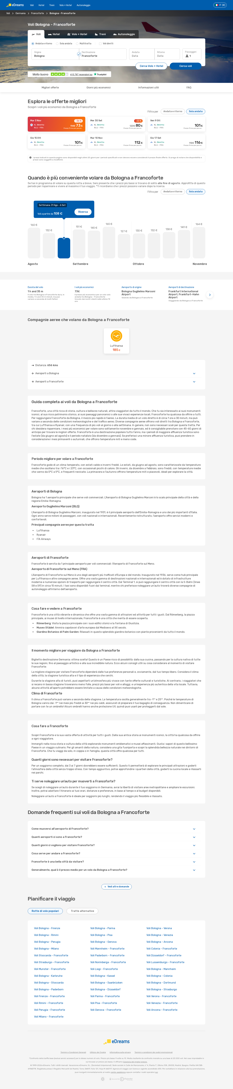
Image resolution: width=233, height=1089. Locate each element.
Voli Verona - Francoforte (161, 996)
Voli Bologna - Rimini (46, 935)
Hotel (41, 5)
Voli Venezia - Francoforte (162, 1003)
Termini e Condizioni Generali (73, 1052)
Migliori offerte (50, 87)
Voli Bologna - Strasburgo (161, 989)
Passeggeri (190, 52)
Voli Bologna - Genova (103, 941)
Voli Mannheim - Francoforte (107, 948)
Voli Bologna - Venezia (159, 935)
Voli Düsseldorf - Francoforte (163, 955)
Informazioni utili (148, 87)
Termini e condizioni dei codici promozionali (154, 1052)
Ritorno (161, 52)
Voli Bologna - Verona (159, 928)
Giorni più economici (99, 87)
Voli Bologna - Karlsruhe (48, 975)
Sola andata (196, 111)
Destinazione (88, 52)
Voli (32, 5)
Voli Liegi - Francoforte (104, 969)
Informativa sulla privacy (120, 1052)
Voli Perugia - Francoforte (49, 1009)
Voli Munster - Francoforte (50, 969)
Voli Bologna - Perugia (47, 941)
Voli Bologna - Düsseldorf (105, 989)
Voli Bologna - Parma (102, 928)
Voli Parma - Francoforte (105, 996)
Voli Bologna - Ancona (159, 941)
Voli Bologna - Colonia (159, 975)
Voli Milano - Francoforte (48, 1016)
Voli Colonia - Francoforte (161, 948)
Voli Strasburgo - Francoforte (51, 962)
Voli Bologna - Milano (46, 948)
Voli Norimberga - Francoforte (108, 962)
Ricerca (83, 211)
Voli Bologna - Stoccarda (49, 982)
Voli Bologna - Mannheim (161, 969)
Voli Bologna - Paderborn (49, 989)
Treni (51, 5)
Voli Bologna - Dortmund (161, 982)
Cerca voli (185, 66)
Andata (135, 52)
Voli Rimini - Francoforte (48, 1003)
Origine (37, 52)
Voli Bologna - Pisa (101, 935)
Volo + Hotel (65, 5)
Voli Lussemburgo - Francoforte (165, 962)
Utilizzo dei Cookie (98, 1052)
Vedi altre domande (118, 886)
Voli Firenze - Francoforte (49, 996)
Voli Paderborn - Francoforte (107, 955)
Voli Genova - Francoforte (105, 1009)
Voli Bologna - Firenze (47, 928)
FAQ (189, 87)
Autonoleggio (83, 5)
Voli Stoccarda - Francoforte (51, 955)
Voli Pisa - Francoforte (103, 1003)
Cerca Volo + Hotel (151, 66)
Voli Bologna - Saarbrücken (106, 982)
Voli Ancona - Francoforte (161, 1009)
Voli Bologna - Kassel (102, 975)
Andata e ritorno (172, 111)
